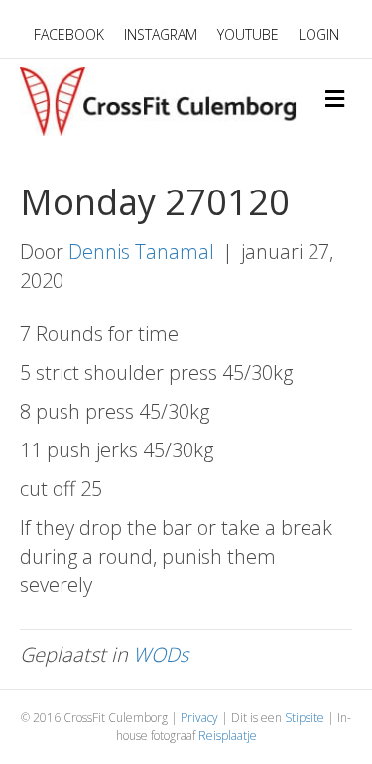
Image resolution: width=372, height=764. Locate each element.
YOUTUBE (248, 34)
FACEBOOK (69, 34)
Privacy (199, 717)
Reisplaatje (227, 735)
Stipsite (304, 717)
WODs (160, 654)
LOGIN (319, 34)
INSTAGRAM (160, 34)
